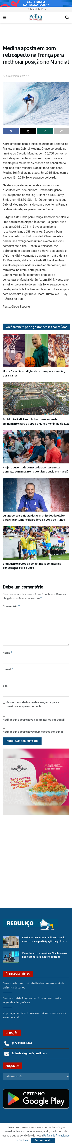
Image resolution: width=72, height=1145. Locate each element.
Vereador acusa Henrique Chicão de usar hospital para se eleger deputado (45, 955)
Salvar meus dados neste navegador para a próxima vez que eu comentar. (32, 704)
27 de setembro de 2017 (16, 76)
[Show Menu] (4, 17)
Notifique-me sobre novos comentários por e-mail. (34, 719)
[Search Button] (67, 17)
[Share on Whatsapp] (45, 131)
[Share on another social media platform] (61, 131)
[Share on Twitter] (28, 131)
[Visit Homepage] (35, 17)
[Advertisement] (36, 859)
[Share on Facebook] (11, 131)
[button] (36, 35)
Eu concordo (43, 1140)
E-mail (8, 669)
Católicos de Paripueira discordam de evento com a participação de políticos (44, 939)
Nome (8, 652)
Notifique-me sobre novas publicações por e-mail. (33, 731)
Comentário (11, 606)
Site (5, 685)
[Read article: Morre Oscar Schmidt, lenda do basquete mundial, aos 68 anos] (36, 350)
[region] (36, 3)
